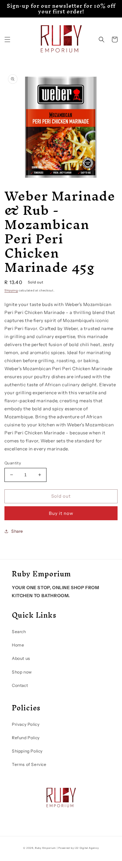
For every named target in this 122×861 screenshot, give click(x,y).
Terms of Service (29, 764)
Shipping (11, 290)
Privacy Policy (25, 724)
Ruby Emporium (45, 847)
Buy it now (61, 513)
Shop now (22, 672)
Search (19, 631)
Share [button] (17, 531)
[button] (7, 39)
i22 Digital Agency (87, 847)
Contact (20, 685)
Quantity (12, 463)
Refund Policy (26, 737)
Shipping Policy (27, 751)
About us (21, 658)
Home (18, 645)
